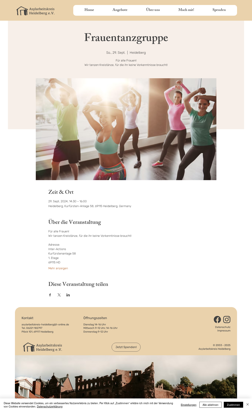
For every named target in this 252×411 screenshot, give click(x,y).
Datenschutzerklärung (50, 406)
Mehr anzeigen (58, 268)
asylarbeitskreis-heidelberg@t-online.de (45, 324)
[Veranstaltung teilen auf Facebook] (50, 294)
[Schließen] (247, 404)
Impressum (223, 330)
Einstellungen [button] (188, 405)
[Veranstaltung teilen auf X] (59, 294)
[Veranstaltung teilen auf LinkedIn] (68, 294)
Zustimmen (233, 405)
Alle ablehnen (210, 405)
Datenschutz (222, 327)
